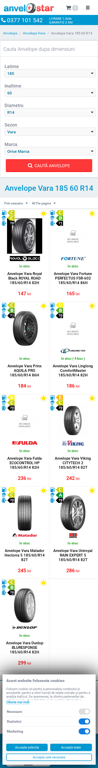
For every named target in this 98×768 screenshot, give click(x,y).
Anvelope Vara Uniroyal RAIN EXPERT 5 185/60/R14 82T (72, 555)
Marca (11, 144)
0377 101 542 (25, 20)
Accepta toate (71, 747)
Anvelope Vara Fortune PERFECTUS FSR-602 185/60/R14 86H (73, 278)
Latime (12, 66)
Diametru (14, 105)
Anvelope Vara (34, 33)
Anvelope (10, 33)
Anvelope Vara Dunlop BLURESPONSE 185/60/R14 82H (24, 647)
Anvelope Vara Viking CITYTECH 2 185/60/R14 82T (73, 463)
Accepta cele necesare (49, 757)
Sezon (11, 124)
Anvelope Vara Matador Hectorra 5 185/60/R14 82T (25, 555)
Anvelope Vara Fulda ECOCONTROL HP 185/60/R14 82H (24, 463)
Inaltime (13, 86)
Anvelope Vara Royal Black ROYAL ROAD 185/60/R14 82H (24, 278)
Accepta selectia (27, 747)
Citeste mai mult (17, 702)
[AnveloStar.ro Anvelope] (29, 7)
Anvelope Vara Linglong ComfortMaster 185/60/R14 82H (73, 370)
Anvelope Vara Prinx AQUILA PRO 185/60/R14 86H (25, 370)
